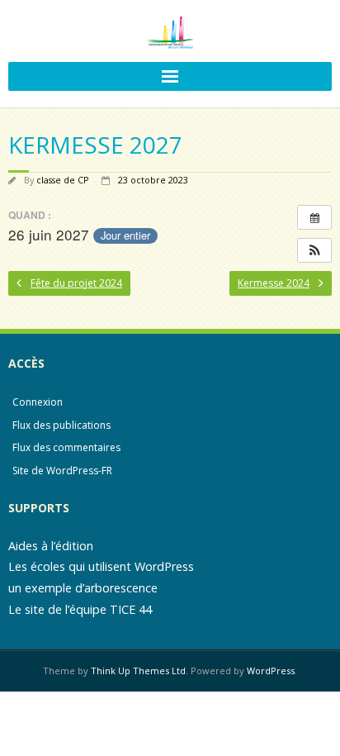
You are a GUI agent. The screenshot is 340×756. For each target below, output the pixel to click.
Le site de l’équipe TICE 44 (80, 609)
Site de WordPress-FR (62, 471)
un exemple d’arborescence (83, 588)
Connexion (37, 402)
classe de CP (62, 180)
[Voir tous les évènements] (314, 217)
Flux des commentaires (66, 447)
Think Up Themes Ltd (138, 670)
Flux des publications (61, 425)
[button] (314, 250)
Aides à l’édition (50, 546)
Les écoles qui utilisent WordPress (101, 566)
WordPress (271, 670)
